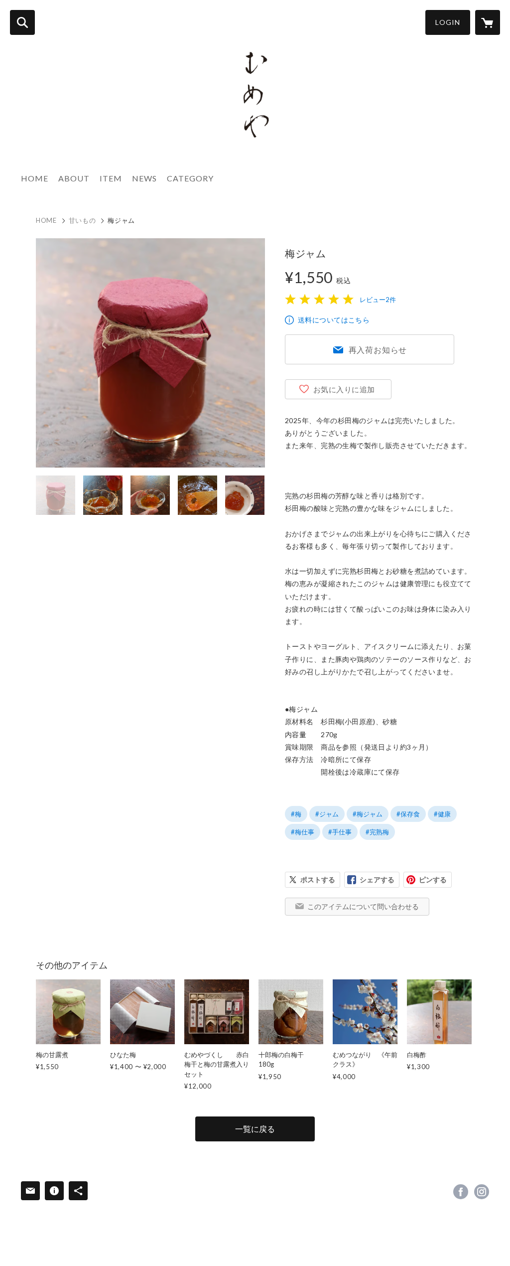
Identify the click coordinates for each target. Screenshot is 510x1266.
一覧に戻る (255, 1128)
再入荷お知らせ (378, 349)
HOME (34, 178)
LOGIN (447, 22)
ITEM (111, 178)
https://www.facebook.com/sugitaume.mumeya (460, 1191)
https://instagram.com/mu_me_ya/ (481, 1191)
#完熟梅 (377, 832)
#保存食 (408, 814)
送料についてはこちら (334, 320)
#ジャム (327, 814)
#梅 (296, 814)
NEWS (144, 178)
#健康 (442, 814)
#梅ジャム (367, 814)
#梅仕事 (302, 832)
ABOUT (74, 178)
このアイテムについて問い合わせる (363, 906)
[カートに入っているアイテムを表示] (487, 22)
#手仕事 (340, 832)
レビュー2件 (378, 300)
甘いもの (82, 220)
